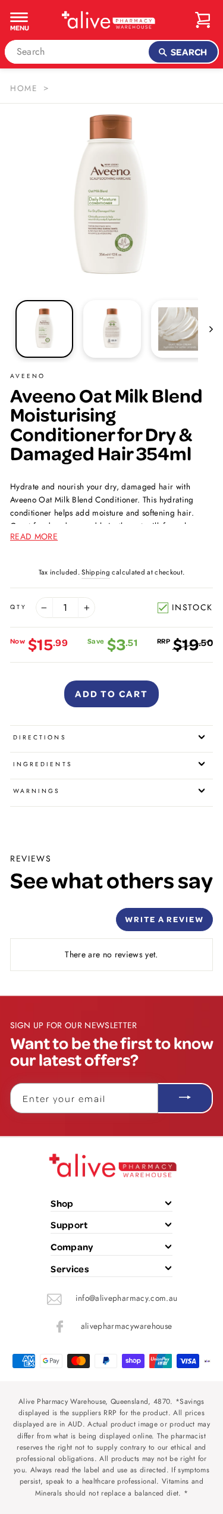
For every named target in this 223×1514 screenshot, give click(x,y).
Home (23, 88)
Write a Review (164, 919)
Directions (40, 737)
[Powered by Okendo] (40, 924)
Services (70, 1268)
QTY (18, 607)
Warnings (36, 790)
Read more (34, 536)
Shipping (95, 572)
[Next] (205, 329)
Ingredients (43, 764)
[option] (112, 198)
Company (72, 1246)
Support (69, 1224)
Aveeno (27, 376)
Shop (62, 1203)
